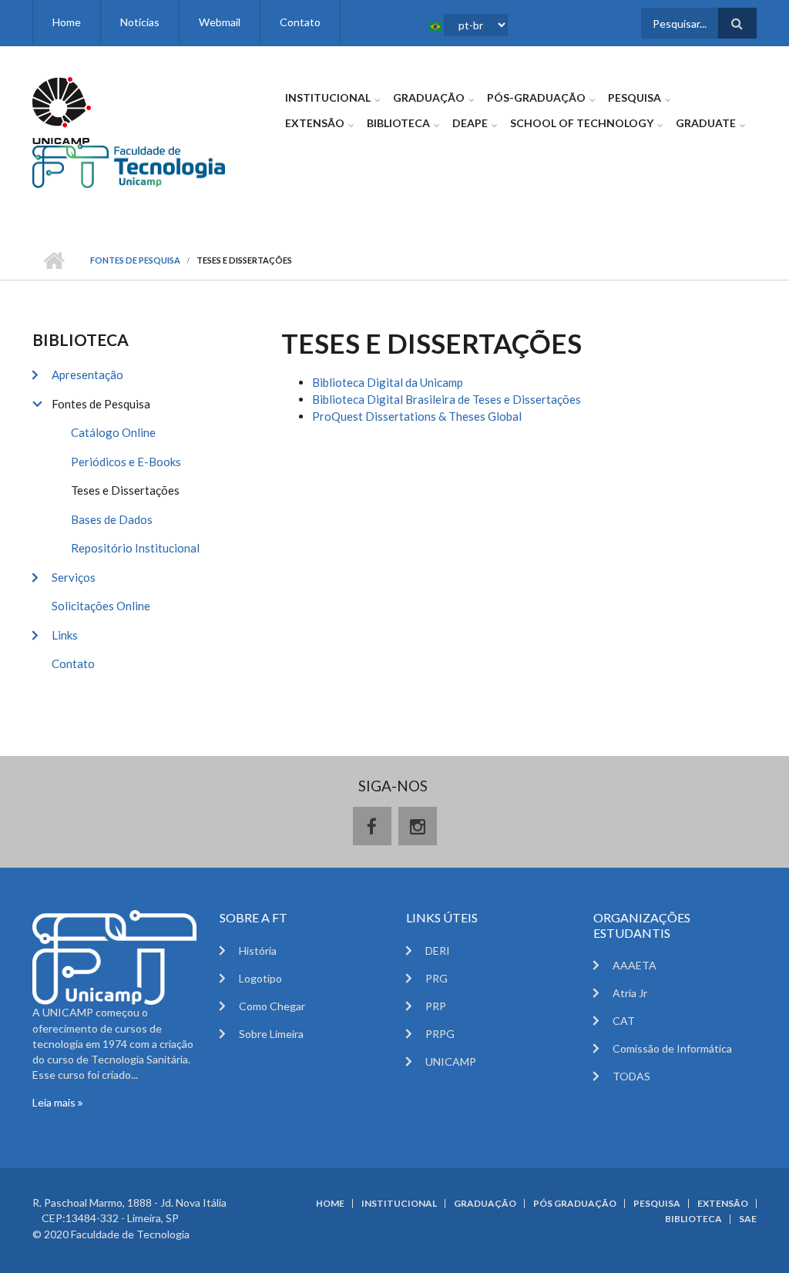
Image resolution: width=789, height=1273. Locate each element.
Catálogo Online (113, 432)
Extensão (314, 122)
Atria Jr (630, 992)
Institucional (328, 97)
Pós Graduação (574, 1203)
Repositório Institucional (135, 548)
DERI (437, 950)
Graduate (706, 122)
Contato (300, 22)
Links (65, 635)
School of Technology (581, 122)
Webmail (219, 22)
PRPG (440, 1033)
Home (66, 22)
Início (53, 260)
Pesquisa (634, 97)
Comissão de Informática (672, 1048)
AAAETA (634, 965)
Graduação (429, 97)
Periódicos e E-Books (126, 462)
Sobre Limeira (271, 1033)
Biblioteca (398, 122)
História (258, 950)
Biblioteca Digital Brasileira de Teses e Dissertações (446, 399)
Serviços (74, 577)
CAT (624, 1020)
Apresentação (87, 374)
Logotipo (260, 978)
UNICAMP (450, 1061)
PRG (436, 978)
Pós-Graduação (536, 97)
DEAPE (470, 122)
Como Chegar (272, 1006)
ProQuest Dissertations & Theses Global (417, 416)
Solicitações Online (101, 606)
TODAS (631, 1076)
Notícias (139, 22)
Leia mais (55, 1102)
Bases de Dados (112, 519)
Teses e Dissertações (125, 490)
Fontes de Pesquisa (135, 260)
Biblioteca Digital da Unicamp (387, 382)
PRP (435, 1006)
